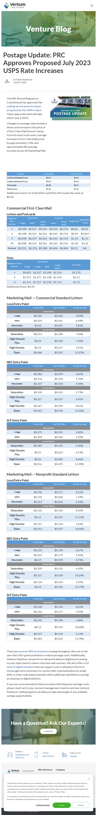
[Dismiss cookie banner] (89, 778)
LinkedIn (73, 756)
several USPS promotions (33, 651)
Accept (61, 805)
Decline (81, 805)
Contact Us (48, 731)
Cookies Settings (43, 805)
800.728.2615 (48, 756)
